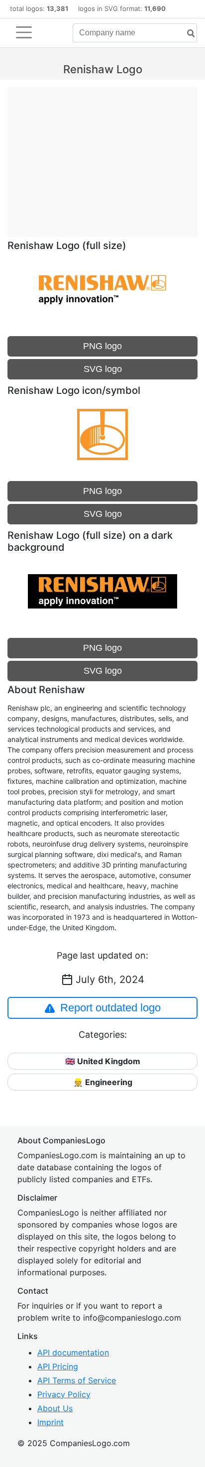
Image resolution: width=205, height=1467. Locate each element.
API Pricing (57, 1366)
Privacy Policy (64, 1394)
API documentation (73, 1352)
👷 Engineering (102, 1082)
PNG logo (102, 346)
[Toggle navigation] (24, 32)
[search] (187, 33)
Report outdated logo (110, 1007)
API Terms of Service (76, 1380)
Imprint (50, 1422)
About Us (55, 1408)
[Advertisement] (102, 157)
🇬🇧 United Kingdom (102, 1061)
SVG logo (103, 369)
